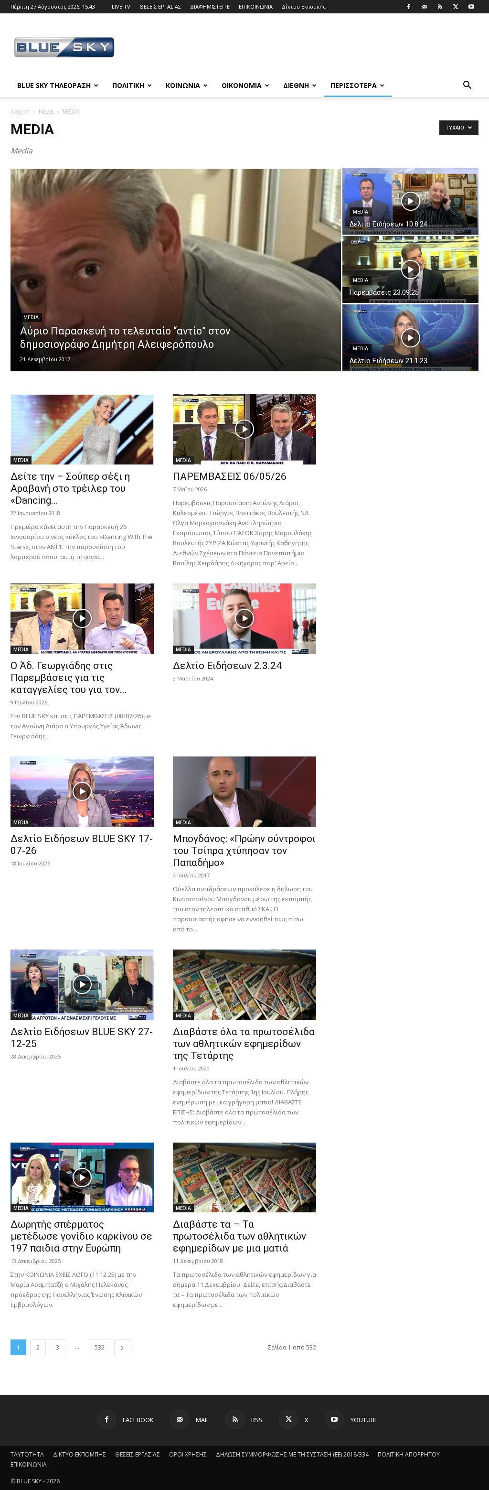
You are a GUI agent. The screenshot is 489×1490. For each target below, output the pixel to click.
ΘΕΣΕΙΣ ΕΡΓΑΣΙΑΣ (160, 6)
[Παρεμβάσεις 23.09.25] (410, 269)
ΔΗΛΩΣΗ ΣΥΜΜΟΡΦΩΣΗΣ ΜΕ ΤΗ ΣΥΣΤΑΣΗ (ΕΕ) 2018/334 (292, 1454)
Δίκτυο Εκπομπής (304, 6)
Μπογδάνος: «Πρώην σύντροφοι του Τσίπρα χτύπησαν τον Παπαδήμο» (244, 850)
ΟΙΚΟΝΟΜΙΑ (242, 85)
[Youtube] (471, 6)
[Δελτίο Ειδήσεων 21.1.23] (410, 337)
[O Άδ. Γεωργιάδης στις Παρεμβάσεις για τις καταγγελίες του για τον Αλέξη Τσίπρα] (82, 618)
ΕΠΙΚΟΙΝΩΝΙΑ (256, 6)
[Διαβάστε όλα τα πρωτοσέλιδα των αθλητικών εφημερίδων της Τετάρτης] (244, 985)
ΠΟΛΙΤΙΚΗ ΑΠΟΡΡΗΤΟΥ (409, 1454)
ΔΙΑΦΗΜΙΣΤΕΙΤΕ (210, 6)
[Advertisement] (304, 48)
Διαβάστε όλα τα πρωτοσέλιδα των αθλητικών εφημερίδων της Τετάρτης (244, 1043)
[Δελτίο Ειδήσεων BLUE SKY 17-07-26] (82, 791)
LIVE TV (121, 6)
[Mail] (424, 6)
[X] (455, 6)
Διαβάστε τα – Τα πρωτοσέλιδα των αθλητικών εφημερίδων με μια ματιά (239, 1236)
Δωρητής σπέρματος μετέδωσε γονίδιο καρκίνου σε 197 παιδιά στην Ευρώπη (81, 1236)
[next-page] (122, 1347)
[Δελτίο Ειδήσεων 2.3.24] (244, 618)
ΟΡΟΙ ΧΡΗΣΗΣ (188, 1454)
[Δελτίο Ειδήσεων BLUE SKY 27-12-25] (82, 985)
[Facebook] (408, 6)
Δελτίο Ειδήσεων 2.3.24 (227, 665)
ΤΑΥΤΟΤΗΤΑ (27, 1454)
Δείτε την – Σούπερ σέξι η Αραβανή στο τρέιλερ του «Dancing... (70, 488)
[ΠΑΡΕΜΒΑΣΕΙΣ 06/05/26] (244, 429)
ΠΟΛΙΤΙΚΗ (128, 85)
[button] (467, 86)
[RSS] (440, 6)
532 (100, 1347)
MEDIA (31, 317)
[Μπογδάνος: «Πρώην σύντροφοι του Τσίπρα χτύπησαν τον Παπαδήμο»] (244, 791)
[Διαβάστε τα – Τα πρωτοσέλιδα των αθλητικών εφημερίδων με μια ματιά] (244, 1178)
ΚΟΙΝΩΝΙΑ (183, 85)
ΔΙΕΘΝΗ (296, 85)
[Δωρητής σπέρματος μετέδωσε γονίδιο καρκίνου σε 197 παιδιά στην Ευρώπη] (82, 1178)
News (46, 112)
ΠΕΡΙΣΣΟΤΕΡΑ (353, 85)
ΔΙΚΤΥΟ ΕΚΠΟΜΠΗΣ (79, 1454)
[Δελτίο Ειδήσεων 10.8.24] (410, 201)
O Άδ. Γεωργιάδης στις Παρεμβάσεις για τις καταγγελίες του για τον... (69, 677)
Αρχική (20, 112)
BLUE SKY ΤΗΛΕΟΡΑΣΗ (54, 85)
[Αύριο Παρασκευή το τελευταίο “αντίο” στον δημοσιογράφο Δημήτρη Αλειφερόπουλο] (176, 276)
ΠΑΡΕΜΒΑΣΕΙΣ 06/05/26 (230, 476)
